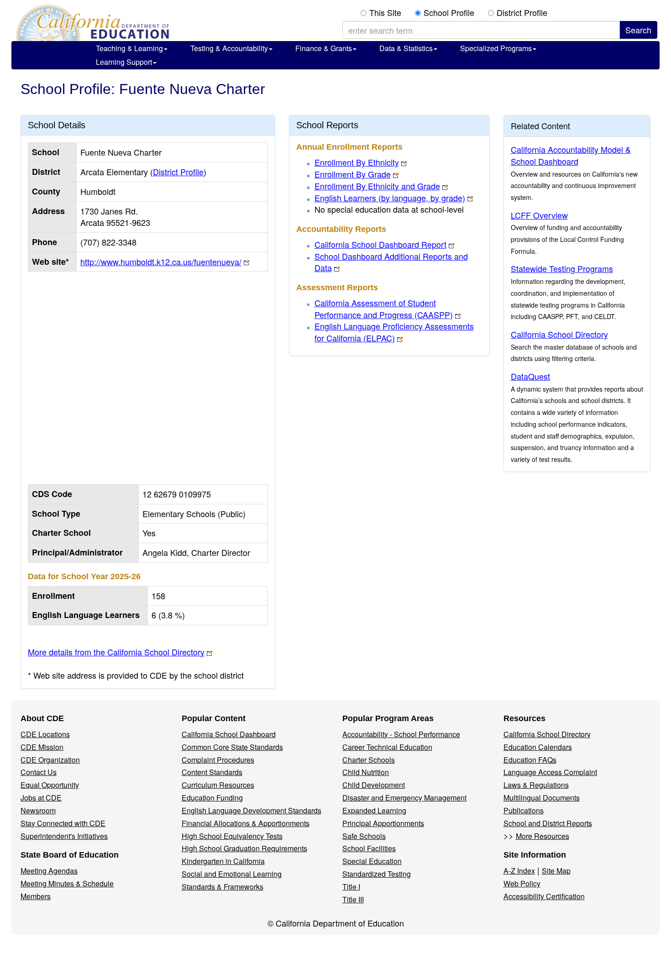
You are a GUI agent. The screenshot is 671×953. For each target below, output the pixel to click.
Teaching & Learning (129, 48)
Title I (351, 886)
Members (36, 896)
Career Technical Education (387, 747)
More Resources (542, 836)
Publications (523, 810)
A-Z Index (519, 870)
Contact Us (39, 772)
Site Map (556, 870)
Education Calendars (537, 747)
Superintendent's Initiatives (64, 836)
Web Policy (521, 883)
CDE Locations (45, 734)
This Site (385, 12)
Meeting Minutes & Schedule (67, 883)
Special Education (372, 861)
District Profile (522, 12)
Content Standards (212, 772)
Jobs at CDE (41, 797)
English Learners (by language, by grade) (390, 198)
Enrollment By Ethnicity (357, 162)
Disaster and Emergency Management (404, 797)
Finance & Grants (323, 48)
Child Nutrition (365, 772)
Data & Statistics (406, 48)
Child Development (373, 785)
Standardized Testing (376, 874)
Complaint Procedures (218, 759)
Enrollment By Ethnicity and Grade (377, 186)
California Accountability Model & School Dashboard (571, 155)
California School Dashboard (229, 734)
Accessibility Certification (544, 896)
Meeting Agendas (49, 870)
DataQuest (530, 376)
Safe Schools (364, 836)
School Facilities (369, 848)
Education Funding (212, 797)
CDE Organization (50, 759)
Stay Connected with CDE (63, 823)
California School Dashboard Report (380, 244)
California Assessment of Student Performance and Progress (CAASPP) (384, 308)
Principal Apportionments (383, 823)
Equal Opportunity (50, 785)
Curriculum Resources (218, 785)
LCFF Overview (539, 215)
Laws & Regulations (536, 785)
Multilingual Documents (541, 797)
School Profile (449, 12)
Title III (353, 899)
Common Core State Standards (232, 747)
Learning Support (124, 62)
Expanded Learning (374, 810)
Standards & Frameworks (222, 886)
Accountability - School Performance (401, 734)
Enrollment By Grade (353, 174)
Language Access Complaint (550, 772)
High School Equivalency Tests (232, 836)
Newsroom (38, 810)
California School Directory (559, 334)
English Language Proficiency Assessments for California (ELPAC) (394, 332)
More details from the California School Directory (116, 652)
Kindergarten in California (223, 861)
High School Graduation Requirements (244, 848)
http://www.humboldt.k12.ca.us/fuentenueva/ (160, 261)
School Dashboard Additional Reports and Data (391, 262)
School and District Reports (547, 823)
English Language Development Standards (251, 810)
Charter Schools (368, 759)
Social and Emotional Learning (232, 874)
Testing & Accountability (229, 48)
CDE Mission (42, 747)
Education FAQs (529, 759)
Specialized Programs (496, 48)
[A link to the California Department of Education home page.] (91, 23)
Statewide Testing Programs (562, 268)
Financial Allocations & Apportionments (245, 823)
